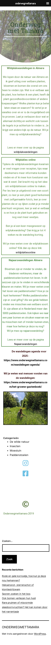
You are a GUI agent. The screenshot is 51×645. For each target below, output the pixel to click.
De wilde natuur (19, 441)
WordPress (40, 633)
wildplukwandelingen (25, 152)
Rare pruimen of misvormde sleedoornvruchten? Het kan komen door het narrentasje (24, 607)
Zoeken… (7, 541)
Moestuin (15, 450)
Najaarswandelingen (25, 344)
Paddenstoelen (19, 455)
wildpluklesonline (25, 252)
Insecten (15, 446)
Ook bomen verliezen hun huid (19, 598)
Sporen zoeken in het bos (16, 593)
